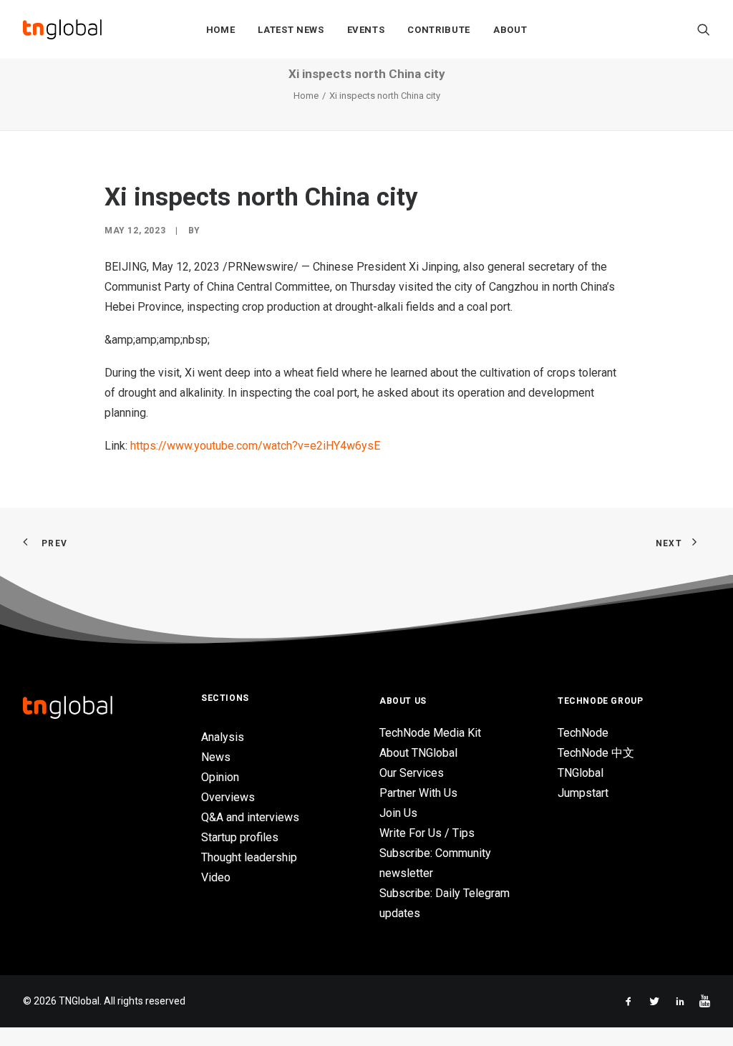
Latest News (291, 29)
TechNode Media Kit (430, 733)
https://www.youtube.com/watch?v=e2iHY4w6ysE (255, 445)
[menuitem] (221, 29)
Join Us (398, 813)
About (510, 29)
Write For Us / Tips (427, 833)
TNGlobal (580, 773)
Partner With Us (418, 793)
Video (215, 877)
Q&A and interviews (250, 817)
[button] (703, 29)
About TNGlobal (418, 753)
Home (221, 29)
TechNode (583, 733)
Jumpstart (583, 793)
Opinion (220, 777)
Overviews (228, 797)
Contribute (438, 29)
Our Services (411, 773)
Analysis (222, 737)
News (215, 757)
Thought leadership (249, 857)
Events (366, 29)
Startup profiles (239, 837)
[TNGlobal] (62, 29)
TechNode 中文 (596, 753)
